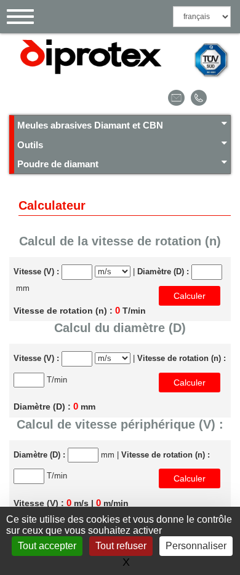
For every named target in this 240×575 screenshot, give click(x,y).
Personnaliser (196, 546)
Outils (30, 145)
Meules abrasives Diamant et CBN (90, 125)
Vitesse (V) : (36, 271)
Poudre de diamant (57, 164)
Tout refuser (120, 546)
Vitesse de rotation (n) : (181, 358)
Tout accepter (47, 546)
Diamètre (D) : (163, 271)
